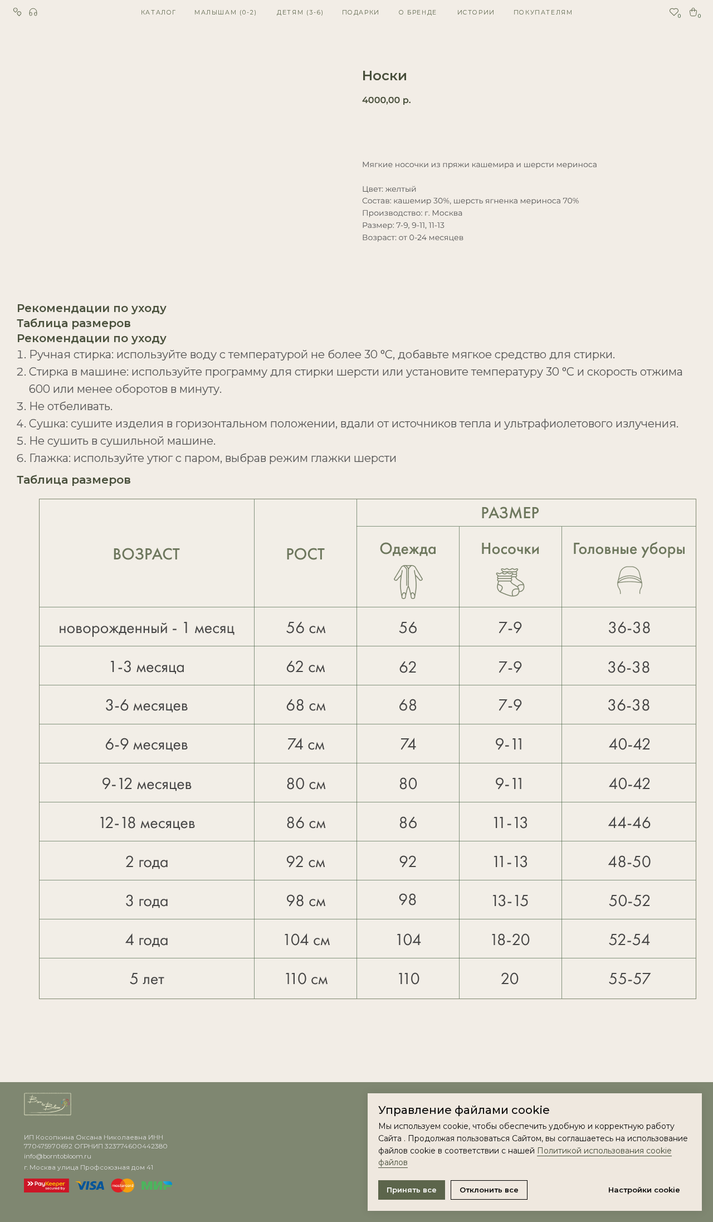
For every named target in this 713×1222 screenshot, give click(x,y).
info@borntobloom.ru (57, 1156)
